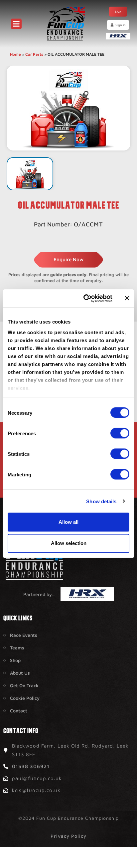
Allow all (68, 522)
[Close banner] (127, 298)
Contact (18, 710)
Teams (17, 647)
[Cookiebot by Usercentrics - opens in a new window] (84, 298)
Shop (15, 660)
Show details (101, 501)
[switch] (119, 433)
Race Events (23, 635)
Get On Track (24, 685)
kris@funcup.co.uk (36, 790)
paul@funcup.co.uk (37, 778)
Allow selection (68, 543)
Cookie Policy (25, 698)
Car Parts (34, 54)
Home (15, 54)
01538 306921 (31, 766)
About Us (20, 673)
